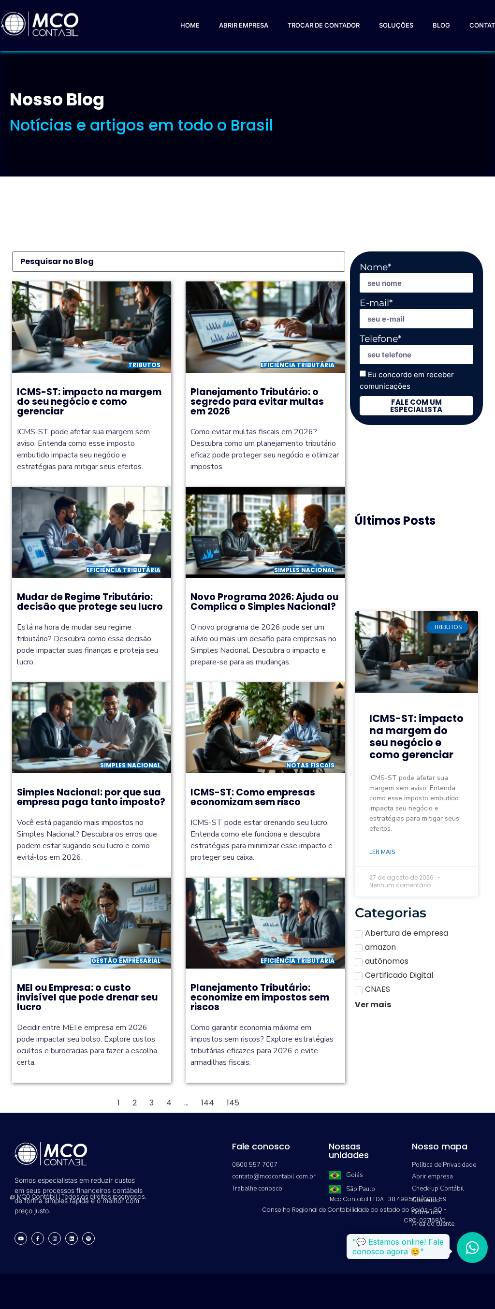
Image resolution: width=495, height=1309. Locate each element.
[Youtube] (21, 1238)
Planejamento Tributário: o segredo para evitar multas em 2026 (257, 401)
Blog (441, 25)
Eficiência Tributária (298, 365)
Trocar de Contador (324, 25)
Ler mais (382, 852)
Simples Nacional (304, 570)
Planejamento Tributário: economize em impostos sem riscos (259, 997)
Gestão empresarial (125, 960)
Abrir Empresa (243, 25)
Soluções (396, 25)
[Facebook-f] (37, 1238)
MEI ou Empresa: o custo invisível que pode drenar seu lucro (87, 997)
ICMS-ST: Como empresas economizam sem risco (252, 797)
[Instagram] (54, 1238)
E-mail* (376, 303)
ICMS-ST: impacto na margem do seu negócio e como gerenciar (89, 401)
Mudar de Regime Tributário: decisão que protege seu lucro (90, 601)
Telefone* (380, 338)
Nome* (375, 267)
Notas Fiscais (310, 765)
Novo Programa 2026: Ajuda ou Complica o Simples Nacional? (264, 601)
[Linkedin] (71, 1238)
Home (190, 25)
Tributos (144, 365)
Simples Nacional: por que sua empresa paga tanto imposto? (91, 797)
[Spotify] (88, 1238)
